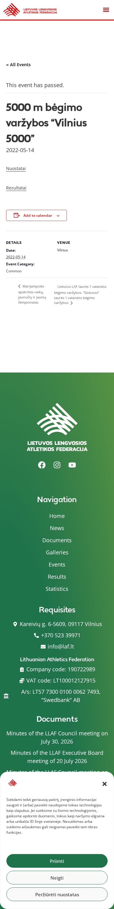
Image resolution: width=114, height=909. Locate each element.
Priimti (57, 861)
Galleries (57, 552)
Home (57, 515)
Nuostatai (16, 168)
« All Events (18, 64)
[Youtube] (72, 464)
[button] (105, 784)
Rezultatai (16, 188)
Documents (57, 540)
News (57, 528)
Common (14, 271)
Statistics (57, 588)
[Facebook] (42, 464)
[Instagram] (57, 464)
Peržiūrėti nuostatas (57, 894)
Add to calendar (37, 215)
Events (57, 564)
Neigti (57, 878)
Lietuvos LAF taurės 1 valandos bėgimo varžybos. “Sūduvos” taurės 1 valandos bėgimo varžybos (80, 294)
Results (57, 576)
